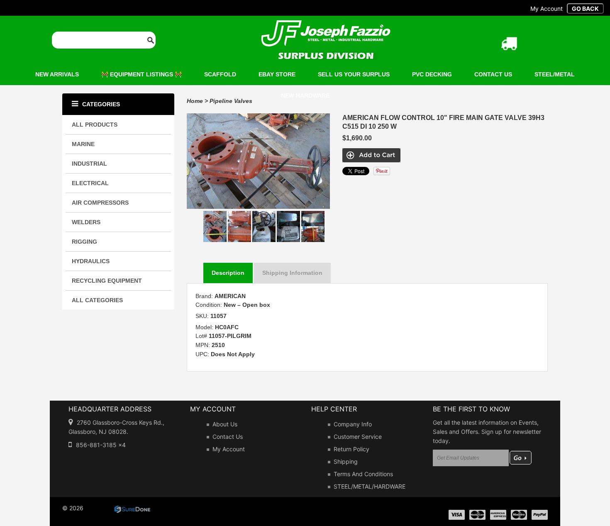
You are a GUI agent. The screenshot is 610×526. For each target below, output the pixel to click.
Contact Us (227, 436)
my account (546, 8)
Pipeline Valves (231, 101)
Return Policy (351, 449)
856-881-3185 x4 (101, 444)
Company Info (353, 424)
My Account (228, 449)
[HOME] (325, 25)
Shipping (346, 461)
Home (195, 101)
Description (228, 272)
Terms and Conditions (363, 473)
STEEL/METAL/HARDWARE (369, 486)
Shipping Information (292, 272)
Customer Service (358, 436)
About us (224, 424)
